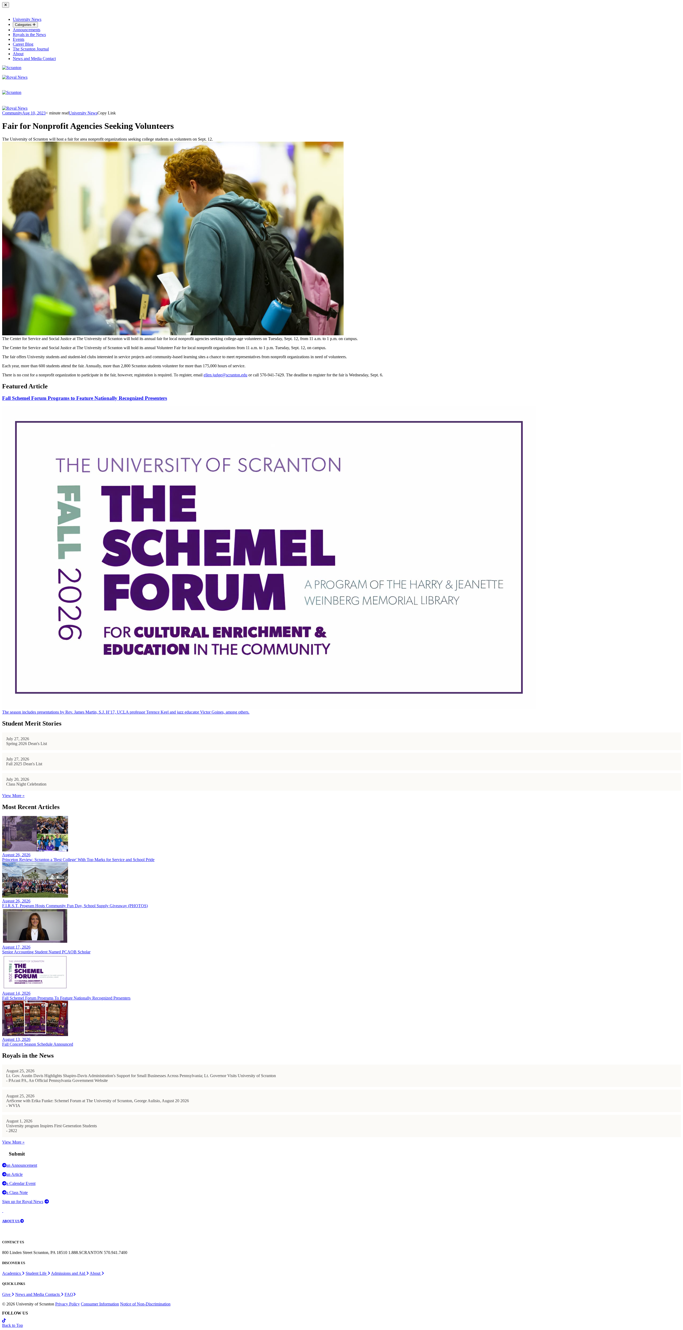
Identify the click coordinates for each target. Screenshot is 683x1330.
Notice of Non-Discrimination (145, 1304)
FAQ (69, 1294)
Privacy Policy (67, 1304)
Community (12, 113)
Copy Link (106, 113)
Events (18, 39)
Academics (12, 1273)
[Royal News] (14, 77)
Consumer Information (100, 1304)
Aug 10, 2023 (34, 113)
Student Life (36, 1273)
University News (27, 19)
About (18, 53)
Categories (24, 25)
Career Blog (23, 44)
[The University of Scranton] (11, 67)
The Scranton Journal (31, 49)
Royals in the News (29, 34)
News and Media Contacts (38, 1294)
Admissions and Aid (68, 1273)
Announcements (26, 29)
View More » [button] (13, 795)
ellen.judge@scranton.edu (225, 375)
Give (6, 1294)
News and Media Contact (34, 58)
